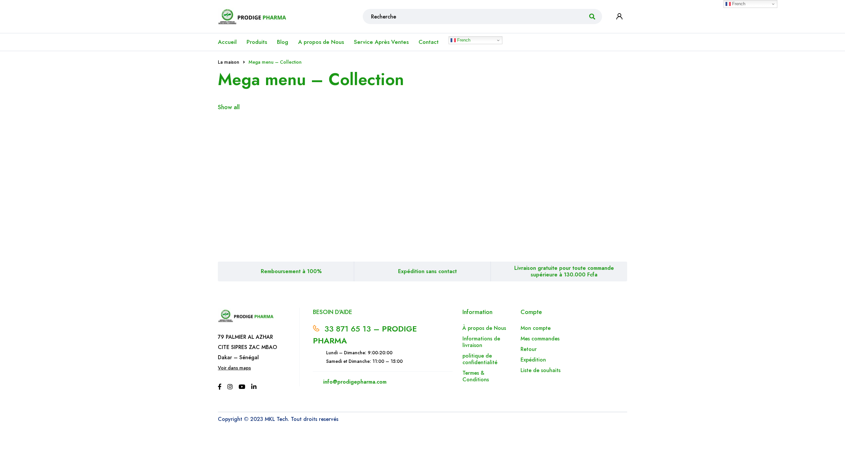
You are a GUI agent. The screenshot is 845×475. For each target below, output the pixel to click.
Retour (529, 349)
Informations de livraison (481, 342)
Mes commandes (540, 338)
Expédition (533, 360)
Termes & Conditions (475, 376)
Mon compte (536, 328)
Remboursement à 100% (291, 271)
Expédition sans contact (427, 271)
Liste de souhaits (540, 370)
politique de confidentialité (479, 359)
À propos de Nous (484, 328)
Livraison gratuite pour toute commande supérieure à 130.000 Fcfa (564, 271)
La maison (228, 62)
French (463, 40)
